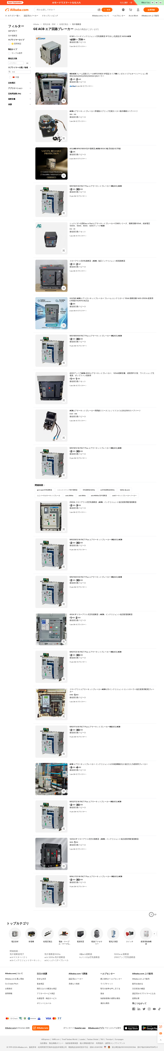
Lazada (82, 1039)
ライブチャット (106, 984)
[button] (99, 9)
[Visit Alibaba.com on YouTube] (154, 1008)
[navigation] (19, 470)
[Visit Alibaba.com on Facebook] (133, 1008)
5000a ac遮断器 (121, 954)
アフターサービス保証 (46, 993)
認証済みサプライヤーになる (144, 993)
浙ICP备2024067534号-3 (147, 1047)
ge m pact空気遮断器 (44, 490)
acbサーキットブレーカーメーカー (124, 495)
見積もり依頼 (74, 984)
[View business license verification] (105, 1047)
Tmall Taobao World (69, 1039)
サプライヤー (80, 46)
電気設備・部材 (49, 24)
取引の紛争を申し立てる (110, 989)
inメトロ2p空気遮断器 (89, 957)
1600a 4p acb (125, 490)
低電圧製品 (63, 24)
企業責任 (8, 989)
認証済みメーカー (76, 979)
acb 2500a (69, 495)
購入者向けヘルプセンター (111, 979)
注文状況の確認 (138, 989)
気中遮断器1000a (52, 954)
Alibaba (36, 24)
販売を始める (137, 984)
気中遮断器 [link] (76, 24)
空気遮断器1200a (89, 490)
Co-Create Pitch (11, 984)
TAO (102, 1039)
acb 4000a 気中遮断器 (99, 495)
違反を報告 (104, 1003)
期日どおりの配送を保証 (47, 989)
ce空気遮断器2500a (107, 490)
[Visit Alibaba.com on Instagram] (149, 1008)
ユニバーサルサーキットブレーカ (48, 495)
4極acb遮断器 (85, 954)
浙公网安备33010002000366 (124, 1047)
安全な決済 (41, 979)
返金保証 (40, 984)
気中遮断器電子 (17, 954)
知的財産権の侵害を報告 (110, 998)
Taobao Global (92, 1039)
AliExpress (45, 1039)
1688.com (56, 1039)
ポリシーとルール (44, 1003)
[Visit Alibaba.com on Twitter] (144, 1008)
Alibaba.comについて (14, 973)
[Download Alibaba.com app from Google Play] (150, 1027)
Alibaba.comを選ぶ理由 (14, 979)
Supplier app (80, 1028)
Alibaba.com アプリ (96, 1028)
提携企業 (135, 998)
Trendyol (109, 1039)
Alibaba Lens (10, 1028)
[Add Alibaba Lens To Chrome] (40, 1027)
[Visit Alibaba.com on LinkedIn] (138, 1008)
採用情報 (8, 993)
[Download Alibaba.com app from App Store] (131, 1027)
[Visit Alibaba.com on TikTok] (159, 1008)
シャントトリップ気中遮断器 (67, 490)
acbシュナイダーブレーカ (56, 960)
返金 (102, 993)
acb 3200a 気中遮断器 (54, 957)
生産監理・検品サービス (47, 998)
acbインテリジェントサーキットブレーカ (26, 960)
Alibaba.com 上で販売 (141, 979)
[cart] (131, 10)
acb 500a (82, 495)
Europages (119, 1039)
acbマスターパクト (19, 957)
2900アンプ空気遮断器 (124, 957)
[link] (160, 1026)
